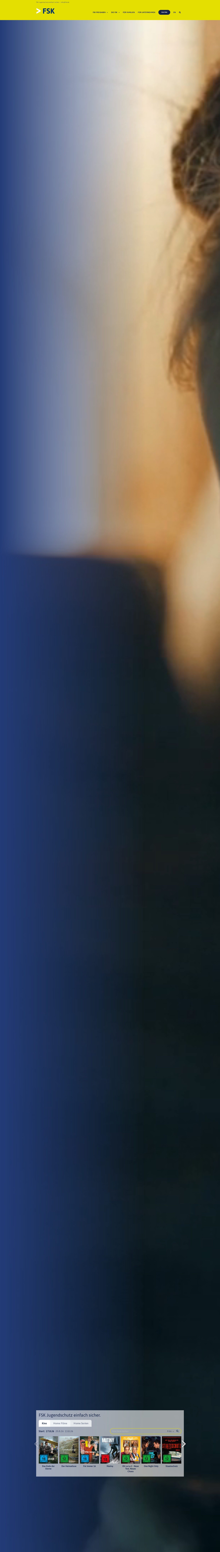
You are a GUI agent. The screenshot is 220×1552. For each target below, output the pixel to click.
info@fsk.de (65, 2)
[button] (180, 12)
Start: (42, 1431)
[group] (48, 1453)
